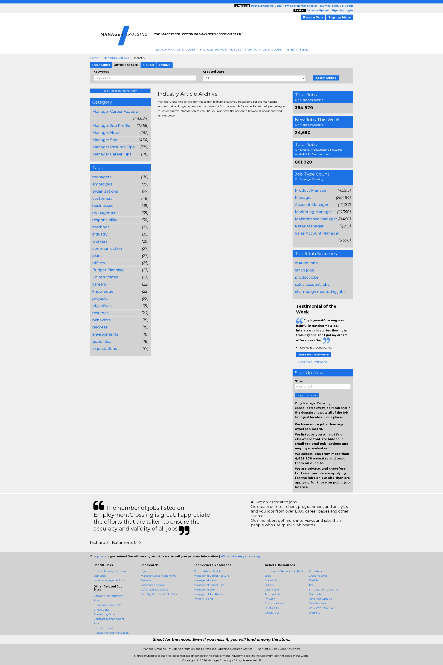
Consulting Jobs (104, 614)
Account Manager (311, 205)
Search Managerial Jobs (175, 49)
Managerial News (205, 580)
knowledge (102, 291)
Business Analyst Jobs (107, 605)
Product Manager (311, 190)
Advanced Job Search (155, 589)
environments (105, 334)
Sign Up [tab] (148, 65)
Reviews (146, 580)
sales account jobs (312, 284)
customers (102, 198)
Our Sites (99, 575)
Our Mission (273, 589)
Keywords (101, 71)
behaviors (101, 320)
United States (105, 277)
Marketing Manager (313, 212)
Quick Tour (272, 612)
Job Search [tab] (101, 65)
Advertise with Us (320, 598)
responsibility (104, 220)
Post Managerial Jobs (263, 49)
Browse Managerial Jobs (220, 49)
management (105, 213)
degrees (100, 327)
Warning (314, 612)
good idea (101, 341)
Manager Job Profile (111, 125)
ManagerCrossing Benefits (158, 575)
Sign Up (146, 571)
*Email (299, 381)
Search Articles (326, 77)
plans (97, 255)
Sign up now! (307, 395)
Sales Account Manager (317, 233)
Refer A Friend (297, 49)
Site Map (314, 580)
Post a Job (313, 17)
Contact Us (272, 608)
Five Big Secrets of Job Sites (159, 594)
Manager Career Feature (115, 111)
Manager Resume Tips (113, 147)
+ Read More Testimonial (312, 362)
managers (101, 177)
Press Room (317, 571)
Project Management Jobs (111, 632)
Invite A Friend (203, 598)
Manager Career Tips (112, 154)
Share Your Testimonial (313, 354)
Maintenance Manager (316, 219)
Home (94, 58)
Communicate (274, 603)
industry (100, 234)
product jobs (307, 277)
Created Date (213, 71)
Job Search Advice (153, 585)
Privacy (270, 598)
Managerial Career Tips (209, 585)
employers (102, 184)
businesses (102, 205)
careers (99, 284)
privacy (101, 556)
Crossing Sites (318, 575)
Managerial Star (204, 589)
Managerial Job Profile (209, 594)
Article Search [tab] (126, 65)
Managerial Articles (116, 58)
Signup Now (339, 17)
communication (107, 248)
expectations (104, 348)
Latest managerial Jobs (108, 580)
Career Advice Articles (208, 571)
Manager (303, 197)
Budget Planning (108, 270)
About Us (271, 580)
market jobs (306, 263)
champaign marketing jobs (320, 291)
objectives (102, 306)
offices (98, 263)
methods (101, 227)
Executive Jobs (103, 628)
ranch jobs (304, 270)
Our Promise (317, 603)
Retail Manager (309, 226)
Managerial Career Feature (211, 575)
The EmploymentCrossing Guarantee (323, 589)
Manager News (106, 133)
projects (100, 298)
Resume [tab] (165, 65)
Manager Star (105, 140)
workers (100, 241)
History (269, 585)
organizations (105, 191)
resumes (100, 313)
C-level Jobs (101, 609)
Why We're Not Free (322, 608)
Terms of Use (273, 594)
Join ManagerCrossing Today (120, 90)
